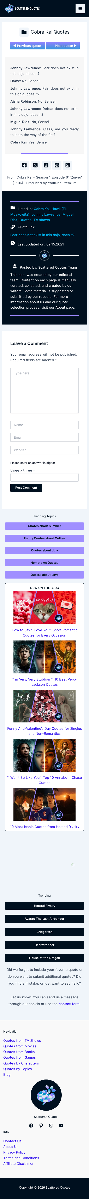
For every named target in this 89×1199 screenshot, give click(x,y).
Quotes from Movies (19, 1046)
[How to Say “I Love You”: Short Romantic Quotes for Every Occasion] (44, 607)
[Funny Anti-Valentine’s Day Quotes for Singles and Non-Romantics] (44, 706)
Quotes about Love (45, 575)
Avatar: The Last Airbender (44, 919)
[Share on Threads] (46, 165)
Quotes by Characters (21, 1063)
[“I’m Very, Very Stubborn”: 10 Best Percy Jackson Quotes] (44, 656)
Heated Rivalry (44, 906)
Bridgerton (45, 932)
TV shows (42, 220)
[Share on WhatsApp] (67, 165)
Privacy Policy (14, 1152)
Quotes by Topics (17, 1069)
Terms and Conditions (21, 1158)
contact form (69, 1004)
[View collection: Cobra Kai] (24, 32)
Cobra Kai (41, 209)
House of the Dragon (44, 958)
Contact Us (12, 1141)
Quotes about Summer (44, 526)
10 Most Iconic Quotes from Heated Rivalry (44, 827)
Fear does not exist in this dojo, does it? (42, 235)
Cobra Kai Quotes (50, 32)
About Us (10, 1147)
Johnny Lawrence (45, 214)
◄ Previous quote (27, 46)
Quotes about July (44, 550)
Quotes (25, 220)
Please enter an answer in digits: (32, 462)
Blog (7, 1074)
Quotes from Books (19, 1052)
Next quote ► (66, 46)
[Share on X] (35, 165)
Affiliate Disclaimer (18, 1163)
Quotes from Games (19, 1057)
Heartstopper (44, 945)
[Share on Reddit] (56, 165)
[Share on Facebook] (24, 165)
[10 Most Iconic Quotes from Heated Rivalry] (44, 804)
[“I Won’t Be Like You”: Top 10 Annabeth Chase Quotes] (44, 755)
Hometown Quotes (44, 563)
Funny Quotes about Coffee (44, 538)
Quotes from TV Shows (22, 1040)
